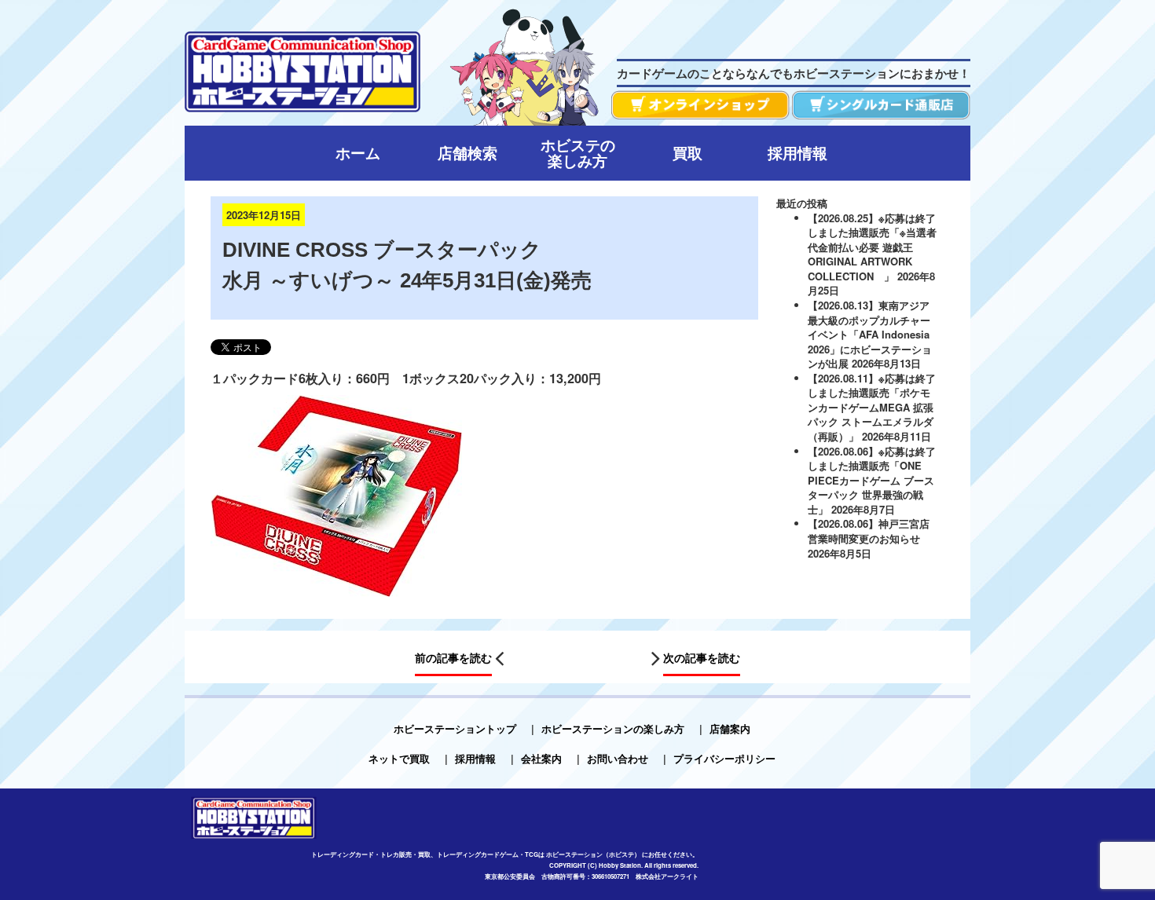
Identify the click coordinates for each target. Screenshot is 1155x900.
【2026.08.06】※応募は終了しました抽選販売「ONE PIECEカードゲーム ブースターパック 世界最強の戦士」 (872, 480)
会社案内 (541, 758)
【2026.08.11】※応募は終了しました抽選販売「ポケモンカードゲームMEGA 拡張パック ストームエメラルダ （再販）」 (872, 407)
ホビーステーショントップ (455, 728)
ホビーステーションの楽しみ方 (612, 728)
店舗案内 (730, 728)
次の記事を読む (701, 658)
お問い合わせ (617, 758)
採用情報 (475, 758)
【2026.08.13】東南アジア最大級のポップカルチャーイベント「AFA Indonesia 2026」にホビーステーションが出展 (870, 334)
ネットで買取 (399, 758)
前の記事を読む (453, 658)
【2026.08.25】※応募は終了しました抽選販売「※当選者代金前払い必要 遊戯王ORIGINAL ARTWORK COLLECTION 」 (872, 247)
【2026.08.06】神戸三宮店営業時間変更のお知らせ (869, 531)
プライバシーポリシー (724, 758)
